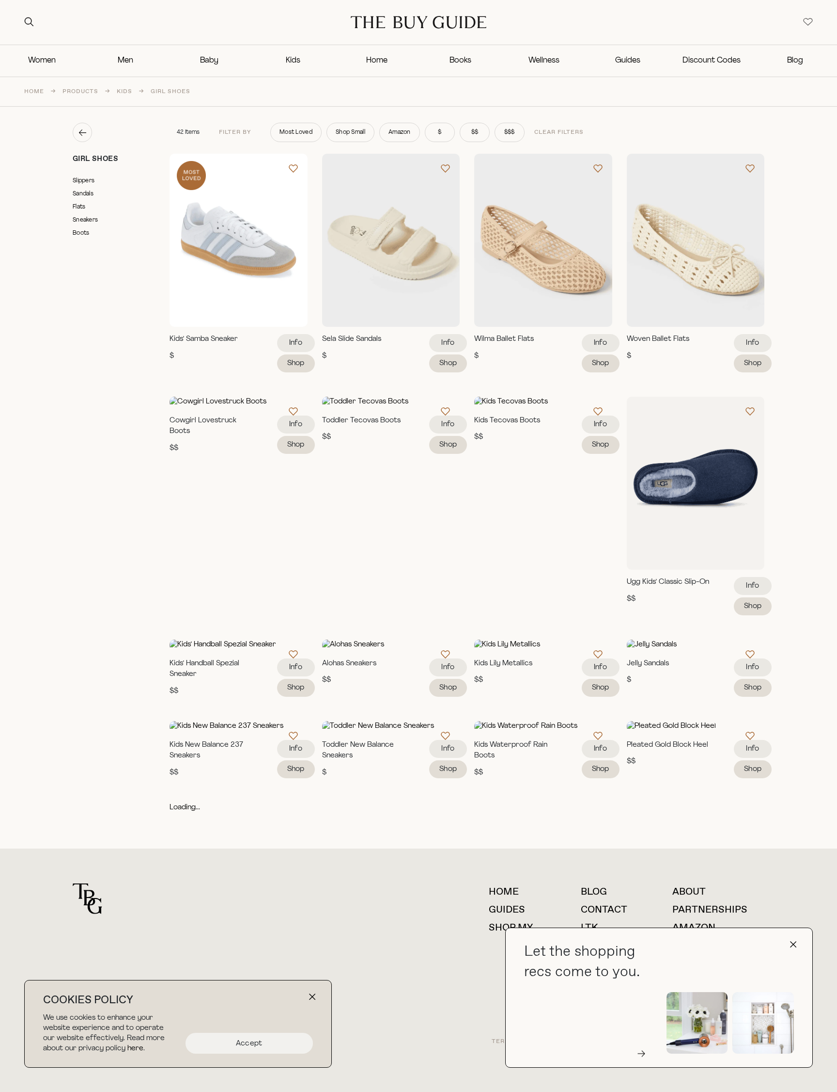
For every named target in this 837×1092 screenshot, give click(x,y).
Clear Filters (559, 132)
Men (125, 60)
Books (460, 60)
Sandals (83, 194)
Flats (79, 207)
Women (42, 60)
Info (295, 343)
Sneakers (85, 220)
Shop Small (350, 132)
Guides (627, 60)
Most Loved (295, 132)
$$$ (509, 132)
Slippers (83, 181)
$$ (475, 132)
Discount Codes (711, 60)
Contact (604, 909)
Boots (81, 233)
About (689, 892)
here (135, 1048)
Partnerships (709, 909)
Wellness (543, 60)
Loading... (185, 807)
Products (80, 92)
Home (377, 60)
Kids (293, 60)
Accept (249, 1043)
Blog (795, 60)
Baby (209, 60)
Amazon (399, 132)
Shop (296, 363)
